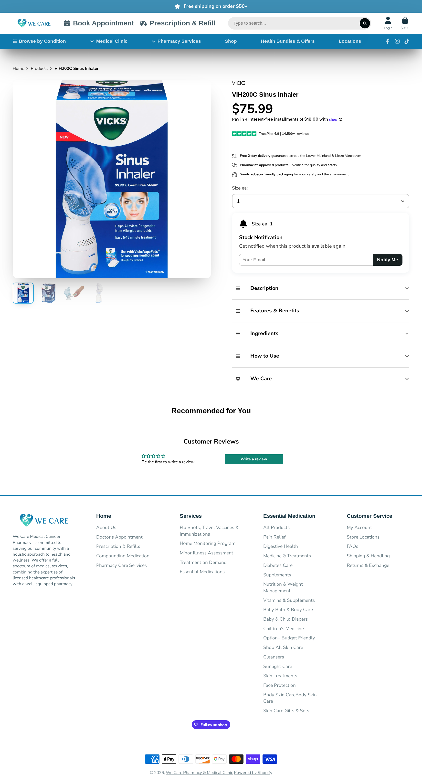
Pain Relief (274, 537)
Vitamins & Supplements (289, 600)
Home (18, 68)
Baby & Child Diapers (285, 619)
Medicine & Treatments (287, 556)
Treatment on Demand (203, 562)
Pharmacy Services (179, 41)
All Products (276, 527)
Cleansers (273, 657)
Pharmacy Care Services (121, 565)
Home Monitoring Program (207, 543)
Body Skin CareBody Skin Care (290, 698)
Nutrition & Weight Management (283, 587)
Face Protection (279, 685)
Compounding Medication (122, 556)
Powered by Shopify (253, 772)
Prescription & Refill (182, 23)
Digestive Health (280, 546)
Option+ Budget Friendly (289, 638)
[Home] (34, 23)
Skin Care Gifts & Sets (286, 711)
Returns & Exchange (368, 565)
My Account (359, 527)
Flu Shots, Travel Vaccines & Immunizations (209, 530)
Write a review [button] (254, 459)
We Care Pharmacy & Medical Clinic (199, 772)
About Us (106, 527)
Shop (231, 41)
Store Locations (363, 537)
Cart (405, 23)
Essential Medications (202, 572)
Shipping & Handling (368, 556)
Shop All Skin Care (283, 647)
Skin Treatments (280, 676)
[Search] (365, 23)
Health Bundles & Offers (288, 41)
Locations (350, 41)
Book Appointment (103, 23)
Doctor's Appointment (119, 537)
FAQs (352, 546)
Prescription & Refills (118, 546)
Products (39, 68)
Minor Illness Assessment (206, 553)
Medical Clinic (111, 41)
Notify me (387, 259)
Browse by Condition (42, 41)
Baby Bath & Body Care (288, 609)
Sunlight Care (277, 666)
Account (388, 23)
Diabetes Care (278, 565)
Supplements (277, 575)
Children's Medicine (283, 628)
